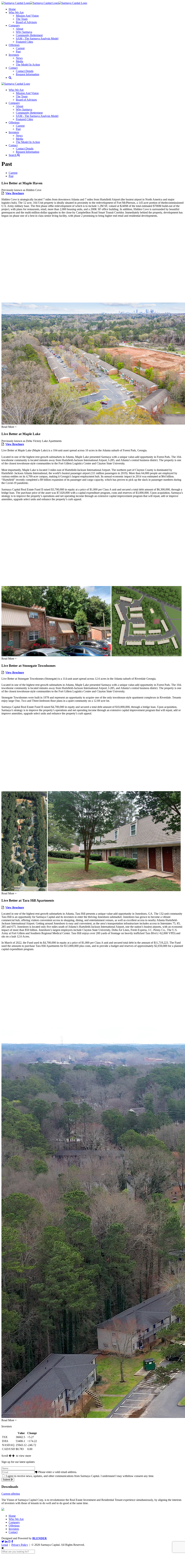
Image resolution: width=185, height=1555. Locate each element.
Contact (13, 67)
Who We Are (16, 12)
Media (19, 61)
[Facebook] (12, 1541)
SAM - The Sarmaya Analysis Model (37, 38)
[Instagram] (9, 1541)
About (19, 28)
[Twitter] (2, 1541)
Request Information (27, 74)
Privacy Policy (19, 1544)
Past (18, 51)
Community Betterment (29, 35)
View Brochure (14, 193)
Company (14, 25)
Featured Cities (24, 41)
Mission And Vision (27, 15)
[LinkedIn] (6, 1541)
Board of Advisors (26, 22)
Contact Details (24, 71)
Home (12, 9)
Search (13, 155)
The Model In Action (28, 64)
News (19, 58)
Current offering (10, 1493)
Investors (14, 54)
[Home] (44, 3)
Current (20, 48)
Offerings (14, 45)
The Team (21, 18)
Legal (4, 1544)
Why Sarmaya (24, 31)
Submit (7, 1479)
